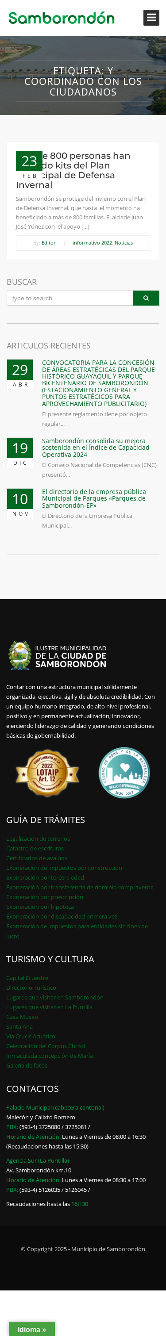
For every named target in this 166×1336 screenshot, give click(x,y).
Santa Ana (19, 1026)
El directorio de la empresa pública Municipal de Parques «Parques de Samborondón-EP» (94, 498)
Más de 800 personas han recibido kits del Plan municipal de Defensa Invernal (73, 170)
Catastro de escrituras (35, 848)
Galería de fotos (26, 1065)
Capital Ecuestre (27, 978)
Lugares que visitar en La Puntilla (49, 1007)
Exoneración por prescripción (44, 897)
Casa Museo (22, 1017)
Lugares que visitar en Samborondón (55, 997)
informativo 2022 (92, 242)
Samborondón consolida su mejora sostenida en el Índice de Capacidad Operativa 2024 (96, 447)
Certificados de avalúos (36, 858)
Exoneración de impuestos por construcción (64, 868)
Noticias (124, 242)
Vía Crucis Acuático (30, 1036)
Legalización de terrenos (38, 838)
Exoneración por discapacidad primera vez (61, 916)
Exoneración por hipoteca (40, 907)
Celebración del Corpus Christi (45, 1046)
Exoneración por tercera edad (45, 877)
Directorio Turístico (31, 987)
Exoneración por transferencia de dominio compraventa (80, 887)
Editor (49, 242)
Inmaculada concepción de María (49, 1056)
